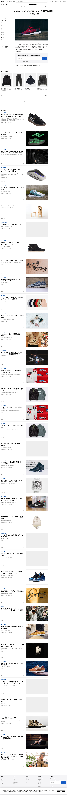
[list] (31, 30)
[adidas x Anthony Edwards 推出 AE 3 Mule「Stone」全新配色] (37, 174)
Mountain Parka (27, 89)
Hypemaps (27, 779)
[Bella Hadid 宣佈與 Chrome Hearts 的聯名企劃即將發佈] (37, 650)
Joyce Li (4, 177)
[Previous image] (17, 29)
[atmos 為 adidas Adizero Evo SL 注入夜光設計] (37, 138)
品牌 (42, 6)
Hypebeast (27, 778)
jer (3, 209)
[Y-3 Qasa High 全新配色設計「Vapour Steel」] (37, 192)
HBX (26, 782)
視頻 (39, 6)
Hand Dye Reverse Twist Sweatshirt (42, 89)
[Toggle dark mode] (65, 4)
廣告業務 (39, 783)
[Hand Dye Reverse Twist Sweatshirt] (42, 80)
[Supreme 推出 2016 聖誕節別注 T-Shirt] (37, 339)
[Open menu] (1, 4)
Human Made (27, 88)
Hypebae (27, 780)
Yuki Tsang (4, 264)
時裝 (21, 6)
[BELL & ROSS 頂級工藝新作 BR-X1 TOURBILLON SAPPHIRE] (37, 485)
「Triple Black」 (20, 43)
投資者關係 (39, 782)
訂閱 (44, 58)
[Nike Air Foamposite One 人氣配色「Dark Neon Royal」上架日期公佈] (37, 577)
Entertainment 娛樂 (4, 222)
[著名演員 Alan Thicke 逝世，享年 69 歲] (37, 704)
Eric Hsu (2, 29)
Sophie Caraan (5, 122)
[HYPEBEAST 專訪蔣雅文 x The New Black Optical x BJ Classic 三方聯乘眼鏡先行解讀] (37, 759)
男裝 (14, 778)
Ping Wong (4, 559)
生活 (36, 6)
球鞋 (24, 6)
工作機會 (39, 780)
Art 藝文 (2, 606)
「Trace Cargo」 (28, 43)
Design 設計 (3, 204)
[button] (2, 25)
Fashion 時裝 (3, 295)
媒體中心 (39, 779)
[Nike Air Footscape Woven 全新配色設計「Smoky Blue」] (37, 284)
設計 (30, 6)
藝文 (27, 6)
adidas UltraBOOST (27, 65)
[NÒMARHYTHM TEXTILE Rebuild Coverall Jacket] (6, 80)
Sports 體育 (3, 551)
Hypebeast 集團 (40, 778)
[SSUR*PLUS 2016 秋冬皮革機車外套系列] (37, 394)
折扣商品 (14, 784)
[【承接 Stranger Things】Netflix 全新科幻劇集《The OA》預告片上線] (37, 686)
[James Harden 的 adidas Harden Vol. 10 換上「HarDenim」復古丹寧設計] (37, 156)
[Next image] (46, 29)
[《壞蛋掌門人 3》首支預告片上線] (37, 229)
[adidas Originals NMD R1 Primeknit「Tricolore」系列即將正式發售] (37, 357)
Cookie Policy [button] (19, 791)
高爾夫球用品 (15, 782)
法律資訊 (39, 784)
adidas (6, 46)
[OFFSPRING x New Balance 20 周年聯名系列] (37, 668)
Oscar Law (4, 449)
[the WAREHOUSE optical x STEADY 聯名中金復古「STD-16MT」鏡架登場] (37, 595)
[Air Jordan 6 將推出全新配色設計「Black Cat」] (37, 467)
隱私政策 (27, 61)
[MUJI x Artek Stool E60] (37, 211)
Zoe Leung (4, 138)
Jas (3, 284)
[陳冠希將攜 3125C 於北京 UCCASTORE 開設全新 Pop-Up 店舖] (37, 613)
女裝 (14, 779)
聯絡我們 (39, 786)
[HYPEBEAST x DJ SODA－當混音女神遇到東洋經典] (37, 741)
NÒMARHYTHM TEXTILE (5, 88)
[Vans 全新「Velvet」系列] (37, 723)
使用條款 (24, 61)
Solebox (44, 49)
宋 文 (4, 228)
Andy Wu (4, 705)
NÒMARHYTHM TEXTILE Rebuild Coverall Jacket (6, 90)
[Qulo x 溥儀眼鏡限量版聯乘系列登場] (37, 266)
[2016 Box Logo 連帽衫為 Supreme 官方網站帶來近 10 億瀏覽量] (37, 302)
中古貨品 (14, 783)
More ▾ (25, 771)
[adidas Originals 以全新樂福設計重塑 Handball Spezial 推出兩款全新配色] (37, 119)
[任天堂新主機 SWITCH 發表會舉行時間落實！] (37, 448)
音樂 (33, 6)
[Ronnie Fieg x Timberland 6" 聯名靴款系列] (37, 320)
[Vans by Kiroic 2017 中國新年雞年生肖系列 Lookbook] (37, 375)
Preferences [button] (40, 791)
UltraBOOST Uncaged (35, 65)
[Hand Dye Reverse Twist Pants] (18, 80)
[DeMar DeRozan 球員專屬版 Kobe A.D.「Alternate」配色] (37, 503)
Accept (61, 791)
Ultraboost (21, 65)
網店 (45, 6)
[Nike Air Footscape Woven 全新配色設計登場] (37, 631)
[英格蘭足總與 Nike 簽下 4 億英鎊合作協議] (37, 558)
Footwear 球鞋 (3, 18)
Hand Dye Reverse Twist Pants (17, 89)
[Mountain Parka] (30, 80)
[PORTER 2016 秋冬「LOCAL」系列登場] (37, 522)
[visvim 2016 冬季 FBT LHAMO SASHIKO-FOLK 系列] (37, 247)
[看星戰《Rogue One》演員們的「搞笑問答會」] (37, 540)
